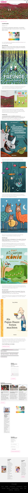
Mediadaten (6, 486)
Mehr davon (2, 402)
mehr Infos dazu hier (11, 349)
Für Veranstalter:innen (19, 486)
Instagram (27, 0)
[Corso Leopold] (20, 410)
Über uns (2, 486)
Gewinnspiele (3, 488)
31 (11, 375)
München (6, 0)
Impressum (21, 488)
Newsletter (25, 486)
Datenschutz (8, 488)
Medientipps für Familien (6, 346)
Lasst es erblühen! (4, 351)
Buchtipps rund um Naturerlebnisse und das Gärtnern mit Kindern (14, 42)
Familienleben (2, 21)
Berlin (2, 0)
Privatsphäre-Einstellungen (15, 488)
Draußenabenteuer (4, 356)
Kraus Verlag (16, 119)
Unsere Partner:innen (12, 486)
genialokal (16, 118)
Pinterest (26, 0)
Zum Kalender (13, 378)
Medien (6, 21)
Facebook (24, 0)
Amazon (9, 119)
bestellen (23, 476)
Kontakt (25, 488)
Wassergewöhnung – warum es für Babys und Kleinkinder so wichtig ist (6, 415)
